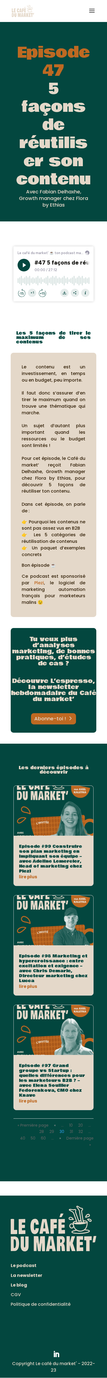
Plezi (39, 583)
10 (71, 1125)
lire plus (28, 877)
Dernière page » (80, 1141)
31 (71, 1131)
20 (80, 1125)
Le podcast (23, 1265)
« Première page (33, 1125)
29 (51, 1131)
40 (22, 1138)
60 (43, 1138)
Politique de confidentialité (41, 1304)
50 (33, 1138)
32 (80, 1131)
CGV (16, 1294)
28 (41, 1131)
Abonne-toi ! (50, 718)
